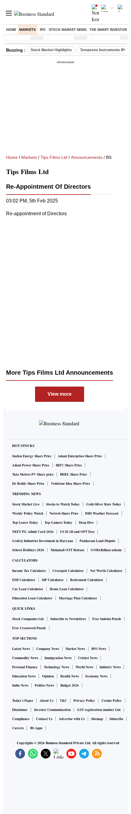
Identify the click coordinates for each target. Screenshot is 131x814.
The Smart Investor (108, 29)
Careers (18, 728)
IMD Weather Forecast (102, 513)
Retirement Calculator (86, 580)
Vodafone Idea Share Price (70, 483)
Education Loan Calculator (32, 598)
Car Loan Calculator (27, 589)
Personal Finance (24, 667)
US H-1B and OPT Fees (77, 532)
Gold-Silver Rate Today (103, 504)
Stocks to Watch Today (63, 504)
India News (20, 685)
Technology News (56, 667)
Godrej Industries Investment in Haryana (42, 541)
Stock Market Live (26, 504)
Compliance (21, 719)
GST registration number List (99, 710)
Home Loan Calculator (67, 589)
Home (11, 29)
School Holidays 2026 (28, 550)
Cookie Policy (111, 700)
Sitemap (97, 719)
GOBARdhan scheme (106, 550)
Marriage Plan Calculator (78, 598)
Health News (69, 676)
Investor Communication (52, 710)
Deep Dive (86, 522)
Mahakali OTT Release (67, 550)
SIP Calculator (53, 580)
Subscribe (116, 719)
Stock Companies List (28, 619)
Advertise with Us (72, 719)
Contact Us (44, 719)
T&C (63, 700)
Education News (24, 676)
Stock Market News (68, 29)
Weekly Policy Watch (27, 513)
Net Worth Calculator (106, 571)
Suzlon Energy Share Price (31, 456)
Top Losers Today (25, 522)
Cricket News (87, 658)
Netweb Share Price (64, 513)
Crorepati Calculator (68, 571)
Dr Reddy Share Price (28, 483)
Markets (27, 29)
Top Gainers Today (58, 522)
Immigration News (58, 658)
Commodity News (25, 658)
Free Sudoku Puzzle (106, 619)
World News (84, 667)
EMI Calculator (23, 580)
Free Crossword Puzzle (29, 628)
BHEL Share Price (73, 474)
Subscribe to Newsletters (68, 619)
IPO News (98, 649)
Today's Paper (22, 700)
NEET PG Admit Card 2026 (33, 532)
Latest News (21, 649)
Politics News (44, 685)
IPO (43, 29)
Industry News (110, 667)
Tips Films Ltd (54, 157)
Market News (75, 649)
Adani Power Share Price (30, 465)
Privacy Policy (84, 700)
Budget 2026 (69, 685)
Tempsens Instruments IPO (103, 50)
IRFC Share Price (69, 465)
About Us (46, 700)
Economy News (96, 676)
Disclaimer (20, 710)
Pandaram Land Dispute (97, 541)
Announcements (86, 157)
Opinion (48, 676)
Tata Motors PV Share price (33, 474)
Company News (47, 649)
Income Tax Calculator (29, 571)
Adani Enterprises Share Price (80, 456)
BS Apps (36, 728)
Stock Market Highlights (51, 50)
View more (60, 394)
